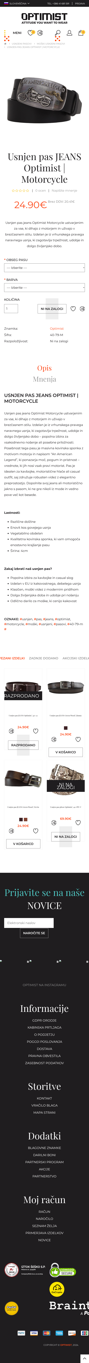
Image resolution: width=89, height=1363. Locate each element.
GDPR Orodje (44, 1020)
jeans (48, 619)
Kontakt (44, 1098)
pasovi (60, 624)
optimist (62, 619)
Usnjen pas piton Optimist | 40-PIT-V (65, 807)
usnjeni (45, 624)
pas (38, 619)
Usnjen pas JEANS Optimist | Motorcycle (33, 47)
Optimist (57, 328)
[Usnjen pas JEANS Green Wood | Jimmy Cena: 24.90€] (66, 687)
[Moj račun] (69, 33)
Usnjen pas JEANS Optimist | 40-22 (23, 715)
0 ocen (40, 190)
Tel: (58, 3)
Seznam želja (44, 1225)
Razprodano (23, 745)
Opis (44, 367)
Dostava (44, 1048)
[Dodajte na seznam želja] (73, 308)
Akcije (44, 1169)
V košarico (66, 752)
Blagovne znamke (44, 1147)
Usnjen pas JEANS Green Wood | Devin (23, 807)
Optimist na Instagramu (44, 985)
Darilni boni (44, 1155)
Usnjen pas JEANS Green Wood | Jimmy (66, 715)
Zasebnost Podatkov (44, 1063)
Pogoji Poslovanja (44, 1041)
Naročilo (44, 1218)
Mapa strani (44, 1112)
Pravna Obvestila (44, 1055)
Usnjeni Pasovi (22, 43)
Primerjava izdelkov (44, 1233)
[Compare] (40, 33)
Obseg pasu (16, 259)
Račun (44, 1211)
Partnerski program (44, 1162)
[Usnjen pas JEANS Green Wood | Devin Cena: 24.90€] (23, 779)
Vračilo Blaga (44, 1105)
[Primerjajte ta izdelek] (82, 308)
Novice (44, 1240)
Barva (11, 279)
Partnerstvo (44, 1176)
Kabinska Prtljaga (44, 1027)
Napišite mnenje (64, 190)
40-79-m (75, 624)
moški (31, 624)
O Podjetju (44, 1034)
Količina (12, 299)
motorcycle (14, 624)
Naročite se (34, 933)
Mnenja (44, 378)
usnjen (26, 619)
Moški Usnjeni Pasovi (51, 43)
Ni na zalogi (52, 309)
